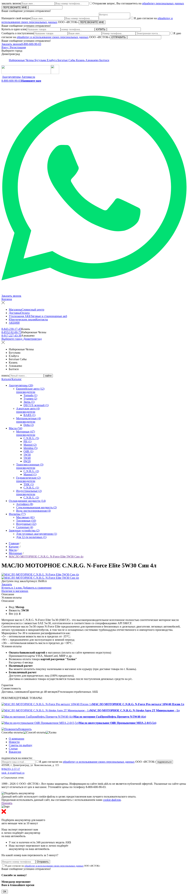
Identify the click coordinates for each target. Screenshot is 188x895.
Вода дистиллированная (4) (33, 510)
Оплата (25, 312)
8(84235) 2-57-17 (10, 769)
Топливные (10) (26, 520)
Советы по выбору (20, 745)
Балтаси (104, 60)
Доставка (14, 312)
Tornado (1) (30, 395)
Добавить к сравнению (37, 587)
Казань (80, 60)
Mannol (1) (30, 474)
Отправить (43, 861)
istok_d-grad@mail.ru (12, 773)
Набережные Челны (22, 60)
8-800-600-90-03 (31, 44)
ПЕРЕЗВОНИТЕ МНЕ (15, 7)
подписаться (164, 762)
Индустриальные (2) (29, 490)
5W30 (27, 454)
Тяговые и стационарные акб (48, 316)
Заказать (6, 584)
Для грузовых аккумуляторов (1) (36, 533)
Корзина (6, 299)
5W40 (27, 458)
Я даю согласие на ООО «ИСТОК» (97, 761)
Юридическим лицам (22, 319)
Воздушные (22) (26, 523)
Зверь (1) (29, 401)
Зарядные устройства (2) (24, 530)
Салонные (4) (24, 527)
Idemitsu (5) (30, 448)
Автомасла (28, 76)
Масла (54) (15, 428)
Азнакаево (92, 60)
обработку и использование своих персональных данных (52, 37)
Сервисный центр (33, 309)
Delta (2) (29, 425)
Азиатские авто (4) (28, 408)
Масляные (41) (25, 517)
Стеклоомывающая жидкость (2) (36, 507)
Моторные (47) (25, 431)
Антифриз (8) (24, 504)
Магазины (15, 309)
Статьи (13, 748)
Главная (14, 543)
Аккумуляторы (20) (21, 385)
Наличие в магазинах (14, 591)
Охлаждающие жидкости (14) (27, 500)
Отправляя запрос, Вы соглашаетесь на (138, 3)
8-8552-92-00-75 (11, 332)
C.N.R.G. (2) (31, 471)
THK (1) (29, 484)
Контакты (42, 319)
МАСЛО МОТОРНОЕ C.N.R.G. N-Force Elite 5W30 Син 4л (46, 556)
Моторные (15, 553)
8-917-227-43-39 (11, 335)
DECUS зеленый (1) (36, 405)
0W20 (27, 461)
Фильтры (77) (17, 514)
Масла (13, 549)
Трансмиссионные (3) (29, 464)
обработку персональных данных (163, 3)
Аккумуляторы (11, 76)
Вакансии (15, 751)
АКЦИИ (14, 322)
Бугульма (41, 60)
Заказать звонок (11, 44)
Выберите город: (21, 338)
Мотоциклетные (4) (28, 418)
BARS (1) (29, 415)
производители (25, 392)
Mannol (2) (30, 444)
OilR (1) (28, 451)
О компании (16, 738)
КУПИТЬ (100, 29)
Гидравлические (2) (28, 477)
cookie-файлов (112, 799)
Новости (14, 741)
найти (48, 375)
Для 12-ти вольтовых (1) (31, 537)
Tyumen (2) (30, 398)
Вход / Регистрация (13, 47)
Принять (6, 803)
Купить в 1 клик (12, 587)
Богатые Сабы (66, 60)
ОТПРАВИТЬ (118, 37)
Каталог (6, 379)
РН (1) (27, 441)
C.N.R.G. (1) (31, 487)
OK (4, 891)
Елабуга (52, 60)
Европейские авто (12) (30, 388)
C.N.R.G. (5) (31, 438)
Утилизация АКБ (19, 316)
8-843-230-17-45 (11, 329)
